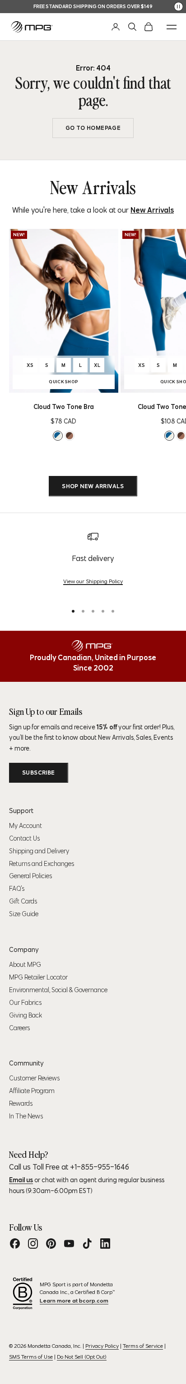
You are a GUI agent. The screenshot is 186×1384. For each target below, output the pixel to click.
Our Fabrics (25, 1003)
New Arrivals (152, 209)
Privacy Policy (102, 1345)
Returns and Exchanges (41, 864)
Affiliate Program (32, 1091)
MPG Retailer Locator (38, 977)
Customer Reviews (34, 1078)
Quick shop (78, 383)
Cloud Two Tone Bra (63, 407)
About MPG (25, 965)
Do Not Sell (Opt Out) (82, 1356)
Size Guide (23, 914)
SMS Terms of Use (31, 1356)
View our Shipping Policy (93, 581)
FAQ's (16, 889)
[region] (93, 563)
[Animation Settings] (178, 6)
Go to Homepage (93, 128)
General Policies (30, 876)
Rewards (21, 1103)
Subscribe (38, 772)
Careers (19, 1028)
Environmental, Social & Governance (58, 990)
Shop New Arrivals (93, 486)
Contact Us (24, 838)
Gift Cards (23, 901)
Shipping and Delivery (39, 851)
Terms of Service (143, 1345)
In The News (26, 1116)
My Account (25, 826)
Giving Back (25, 1015)
